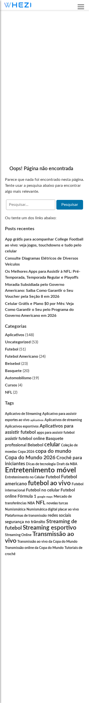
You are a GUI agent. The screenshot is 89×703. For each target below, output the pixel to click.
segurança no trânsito (25, 522)
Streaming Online (18, 535)
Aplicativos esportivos (22, 426)
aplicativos (37, 420)
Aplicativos (14, 335)
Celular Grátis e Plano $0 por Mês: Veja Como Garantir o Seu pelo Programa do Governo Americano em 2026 (39, 310)
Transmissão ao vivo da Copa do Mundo (47, 541)
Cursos (11, 385)
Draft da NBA (67, 464)
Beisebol (12, 364)
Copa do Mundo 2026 (30, 457)
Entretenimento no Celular (25, 477)
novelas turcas (57, 503)
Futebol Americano (21, 356)
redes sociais (59, 515)
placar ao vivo (68, 509)
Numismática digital (41, 509)
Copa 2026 (26, 452)
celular (52, 444)
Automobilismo (18, 378)
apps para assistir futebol (55, 432)
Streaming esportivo (49, 528)
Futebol (11, 349)
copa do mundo (53, 451)
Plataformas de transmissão (26, 515)
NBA (31, 503)
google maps (45, 496)
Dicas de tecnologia (41, 464)
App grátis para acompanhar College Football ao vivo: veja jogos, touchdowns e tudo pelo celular (44, 245)
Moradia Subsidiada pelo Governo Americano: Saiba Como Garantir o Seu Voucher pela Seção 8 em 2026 (39, 290)
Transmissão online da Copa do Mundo (34, 548)
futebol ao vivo (49, 483)
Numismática (15, 509)
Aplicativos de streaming (63, 420)
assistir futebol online (25, 438)
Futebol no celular (43, 490)
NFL (8, 392)
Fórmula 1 (27, 496)
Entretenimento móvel (40, 470)
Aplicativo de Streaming (23, 414)
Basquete (13, 371)
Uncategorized (18, 342)
